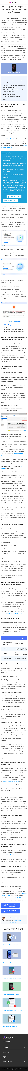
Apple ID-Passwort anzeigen (10, 1026)
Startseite (4, 1032)
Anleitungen (9, 1032)
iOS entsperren (12, 922)
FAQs (4, 99)
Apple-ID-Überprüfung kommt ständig (13, 962)
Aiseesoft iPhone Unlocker (8, 139)
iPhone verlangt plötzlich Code (11, 994)
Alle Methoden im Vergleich (9, 94)
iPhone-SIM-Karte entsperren (10, 944)
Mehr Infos (14, 1069)
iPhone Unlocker (6, 153)
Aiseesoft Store (6, 1041)
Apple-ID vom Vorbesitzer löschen (15, 613)
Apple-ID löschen (20, 898)
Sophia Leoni (17, 920)
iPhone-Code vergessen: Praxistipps (12, 96)
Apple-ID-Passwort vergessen (11, 781)
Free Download (14, 196)
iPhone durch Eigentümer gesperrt (12, 978)
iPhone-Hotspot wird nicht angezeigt (12, 1010)
